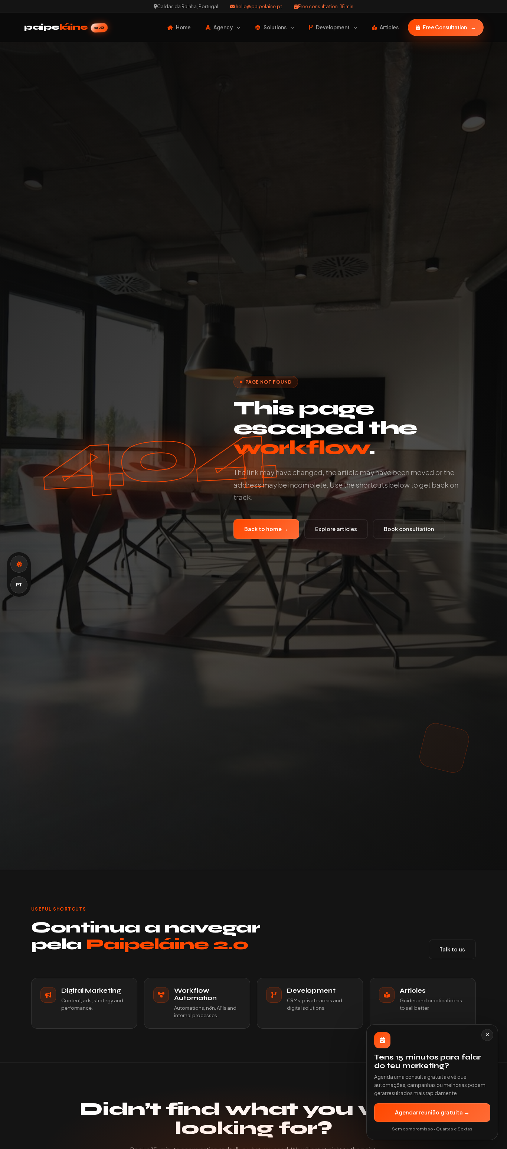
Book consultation (409, 528)
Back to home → (266, 528)
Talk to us (452, 949)
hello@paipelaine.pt (258, 6)
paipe (64, 27)
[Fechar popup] (487, 1035)
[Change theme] (18, 564)
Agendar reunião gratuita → (432, 1112)
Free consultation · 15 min (325, 6)
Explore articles (336, 528)
